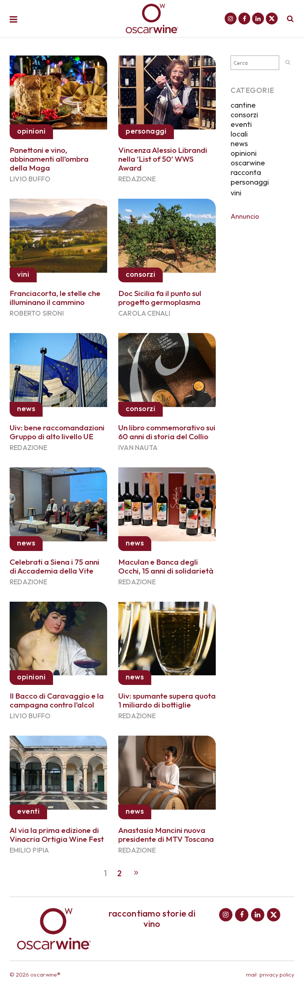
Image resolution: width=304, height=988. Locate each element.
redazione (137, 179)
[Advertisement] (262, 336)
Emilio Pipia (29, 850)
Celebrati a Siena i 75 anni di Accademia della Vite (54, 566)
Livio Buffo (30, 179)
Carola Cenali (144, 313)
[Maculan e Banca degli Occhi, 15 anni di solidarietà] (167, 503)
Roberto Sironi (37, 313)
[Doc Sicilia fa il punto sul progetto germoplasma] (167, 234)
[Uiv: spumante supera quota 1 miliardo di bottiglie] (167, 637)
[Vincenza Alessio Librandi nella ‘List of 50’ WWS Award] (167, 91)
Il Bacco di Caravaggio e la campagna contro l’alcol (57, 700)
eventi (241, 124)
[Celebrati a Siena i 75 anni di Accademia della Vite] (58, 503)
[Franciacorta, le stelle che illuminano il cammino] (58, 234)
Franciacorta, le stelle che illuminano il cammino (55, 297)
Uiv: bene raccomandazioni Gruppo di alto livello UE (57, 432)
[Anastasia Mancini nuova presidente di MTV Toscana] (167, 771)
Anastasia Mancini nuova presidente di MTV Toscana (166, 834)
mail (251, 974)
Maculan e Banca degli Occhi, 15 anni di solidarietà (166, 566)
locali (239, 133)
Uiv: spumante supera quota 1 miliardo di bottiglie (167, 700)
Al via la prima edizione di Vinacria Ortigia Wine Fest (57, 834)
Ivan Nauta (138, 447)
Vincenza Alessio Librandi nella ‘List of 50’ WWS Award (162, 158)
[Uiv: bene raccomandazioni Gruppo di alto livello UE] (58, 368)
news (239, 143)
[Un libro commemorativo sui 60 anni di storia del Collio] (167, 368)
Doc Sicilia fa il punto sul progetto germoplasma (159, 297)
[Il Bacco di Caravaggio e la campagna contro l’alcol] (58, 637)
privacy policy (277, 974)
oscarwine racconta (248, 167)
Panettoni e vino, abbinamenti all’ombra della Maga (49, 158)
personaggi (250, 181)
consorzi (244, 114)
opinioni (244, 153)
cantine (243, 105)
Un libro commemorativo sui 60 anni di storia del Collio (166, 432)
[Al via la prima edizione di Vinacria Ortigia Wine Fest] (58, 771)
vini (236, 192)
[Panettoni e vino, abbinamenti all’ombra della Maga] (58, 91)
